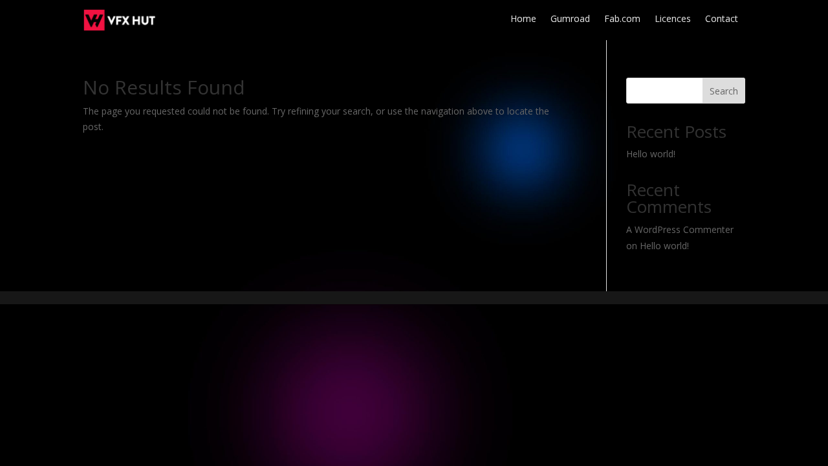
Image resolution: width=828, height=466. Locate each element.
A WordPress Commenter (680, 229)
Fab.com (622, 19)
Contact (721, 19)
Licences (673, 19)
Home (523, 19)
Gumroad (570, 19)
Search (724, 91)
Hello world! (650, 154)
